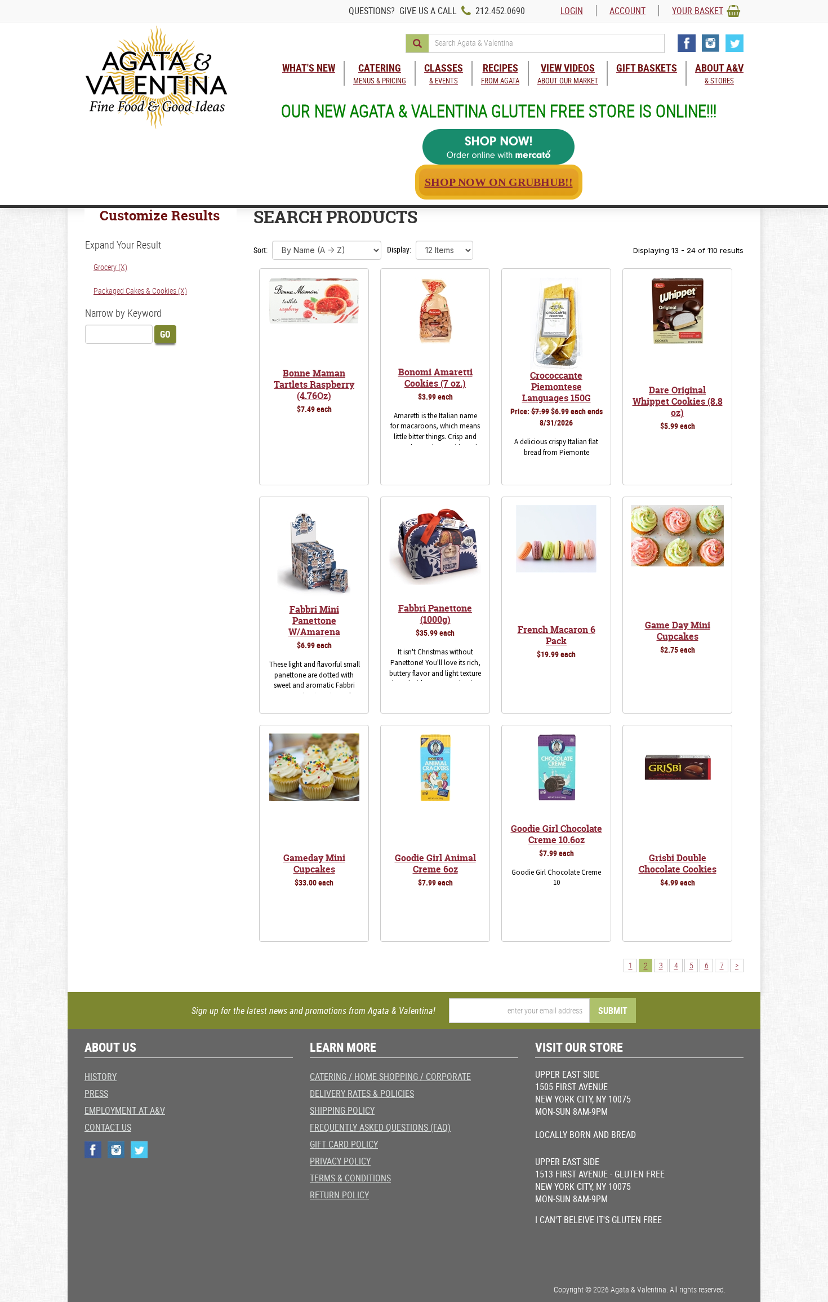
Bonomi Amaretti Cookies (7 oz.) (435, 377)
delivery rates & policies (362, 1093)
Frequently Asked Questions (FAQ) (380, 1127)
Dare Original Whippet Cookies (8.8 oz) (678, 401)
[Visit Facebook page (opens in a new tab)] (687, 43)
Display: (399, 249)
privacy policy (340, 1161)
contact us (107, 1127)
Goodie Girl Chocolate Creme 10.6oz (556, 834)
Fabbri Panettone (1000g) (435, 614)
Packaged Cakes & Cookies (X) (140, 290)
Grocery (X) (110, 267)
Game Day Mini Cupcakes (677, 631)
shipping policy (342, 1110)
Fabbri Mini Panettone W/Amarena (314, 620)
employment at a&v (124, 1110)
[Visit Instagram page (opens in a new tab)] (710, 43)
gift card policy (344, 1144)
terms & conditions (350, 1178)
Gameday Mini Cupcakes (314, 863)
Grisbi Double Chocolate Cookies (677, 863)
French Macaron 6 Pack (556, 635)
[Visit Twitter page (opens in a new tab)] (734, 43)
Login (571, 11)
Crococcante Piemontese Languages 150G (556, 386)
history (100, 1076)
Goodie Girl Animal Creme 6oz (435, 863)
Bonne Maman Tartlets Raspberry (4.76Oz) (314, 384)
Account (627, 11)
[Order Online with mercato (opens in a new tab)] (498, 147)
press (96, 1093)
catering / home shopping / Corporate (390, 1076)
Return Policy (339, 1195)
